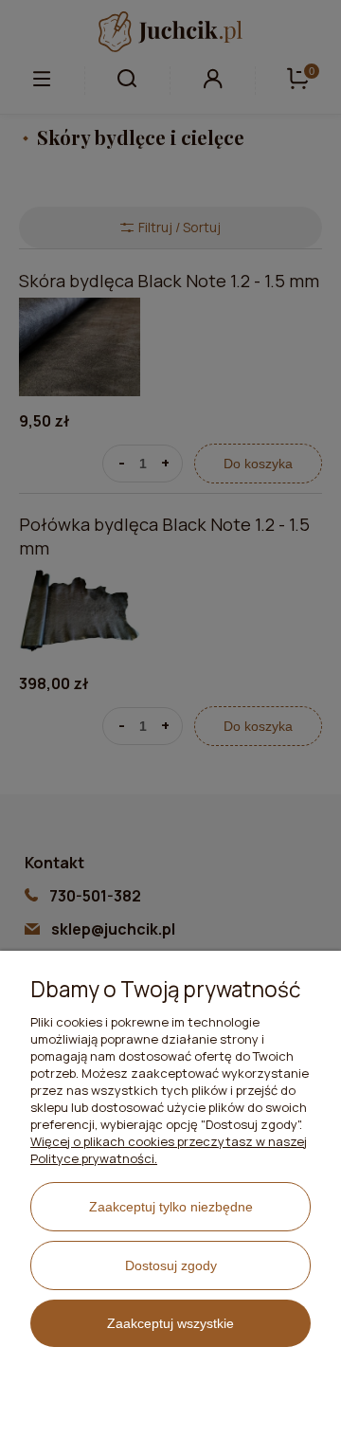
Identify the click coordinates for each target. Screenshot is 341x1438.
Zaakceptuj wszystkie (170, 1323)
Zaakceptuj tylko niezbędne (171, 1206)
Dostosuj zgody (171, 1265)
